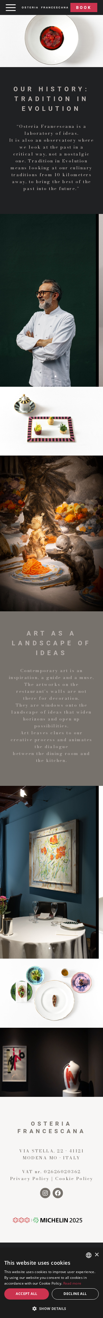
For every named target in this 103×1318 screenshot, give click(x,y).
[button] (47, 61)
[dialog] (51, 1283)
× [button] (96, 1255)
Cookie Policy (74, 1178)
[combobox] (89, 1255)
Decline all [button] (75, 1293)
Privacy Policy (29, 1178)
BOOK (84, 7)
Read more (72, 1283)
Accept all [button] (26, 1293)
